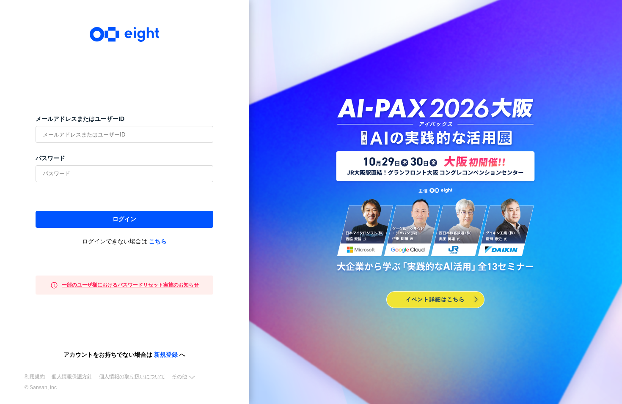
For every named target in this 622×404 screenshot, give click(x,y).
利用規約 (35, 376)
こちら (158, 241)
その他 (179, 376)
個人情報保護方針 (72, 376)
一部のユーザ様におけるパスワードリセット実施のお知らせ (130, 285)
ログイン (124, 219)
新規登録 (166, 354)
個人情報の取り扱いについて (132, 376)
